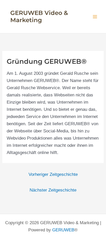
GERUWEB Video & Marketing (39, 16)
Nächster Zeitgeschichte (53, 190)
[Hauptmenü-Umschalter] (95, 17)
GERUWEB (63, 230)
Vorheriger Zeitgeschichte (53, 174)
